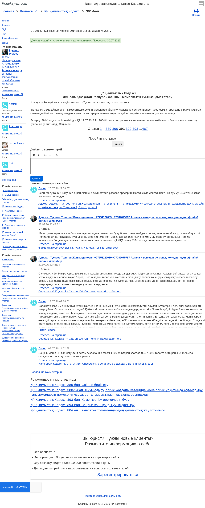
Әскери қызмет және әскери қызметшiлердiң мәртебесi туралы (15, 298)
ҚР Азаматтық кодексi (12, 211)
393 (135, 129)
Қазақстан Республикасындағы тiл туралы (13, 318)
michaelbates (16, 143)
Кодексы (6, 25)
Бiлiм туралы (8, 259)
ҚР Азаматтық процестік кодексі (13, 226)
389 (108, 129)
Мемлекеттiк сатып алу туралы (13, 289)
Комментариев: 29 (12, 94)
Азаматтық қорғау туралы (14, 271)
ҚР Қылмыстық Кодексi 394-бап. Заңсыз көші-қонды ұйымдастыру (82, 405)
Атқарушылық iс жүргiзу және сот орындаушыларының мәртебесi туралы (13, 279)
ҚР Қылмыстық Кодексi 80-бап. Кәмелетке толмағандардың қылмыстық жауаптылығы (97, 410)
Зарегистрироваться (117, 474)
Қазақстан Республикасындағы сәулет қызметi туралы (15, 308)
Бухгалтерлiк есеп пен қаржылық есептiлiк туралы (15, 339)
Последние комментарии (46, 372)
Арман (13, 104)
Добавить (36, 178)
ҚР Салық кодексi (10, 195)
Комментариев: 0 (12, 117)
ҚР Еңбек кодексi (10, 190)
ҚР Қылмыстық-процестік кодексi (14, 240)
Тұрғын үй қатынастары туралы (13, 265)
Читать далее (47, 329)
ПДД (4, 29)
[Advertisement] (117, 67)
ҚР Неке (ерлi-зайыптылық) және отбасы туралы (15, 247)
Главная (8, 11)
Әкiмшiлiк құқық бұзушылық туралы (15, 200)
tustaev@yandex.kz (10, 91)
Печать (196, 15)
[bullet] (50, 155)
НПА (4, 34)
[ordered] (45, 155)
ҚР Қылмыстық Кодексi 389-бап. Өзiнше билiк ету (69, 385)
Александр (15, 126)
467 (145, 129)
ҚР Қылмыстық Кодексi (62, 11)
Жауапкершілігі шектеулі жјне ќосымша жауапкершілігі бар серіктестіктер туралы (14, 329)
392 (128, 129)
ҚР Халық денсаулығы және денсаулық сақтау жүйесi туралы (13, 218)
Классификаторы (10, 38)
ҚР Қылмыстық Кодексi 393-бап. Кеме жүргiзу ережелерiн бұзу (79, 400)
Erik (11, 163)
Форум (5, 42)
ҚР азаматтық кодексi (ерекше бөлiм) (12, 233)
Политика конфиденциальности (102, 496)
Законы (5, 21)
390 (115, 129)
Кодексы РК (29, 11)
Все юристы (9, 179)
